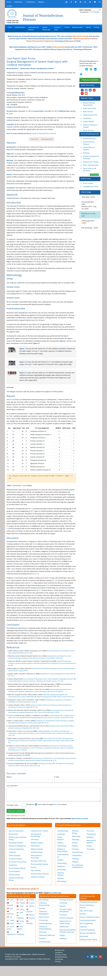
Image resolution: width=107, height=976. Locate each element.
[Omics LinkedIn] (80, 2)
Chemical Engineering (16, 849)
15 (56, 580)
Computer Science (15, 859)
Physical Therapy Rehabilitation (66, 910)
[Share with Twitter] (86, 90)
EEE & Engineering (86, 923)
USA (11, 900)
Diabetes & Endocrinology (62, 850)
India (21, 912)
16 (39, 590)
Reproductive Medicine (91, 842)
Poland (31, 900)
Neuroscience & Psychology (36, 857)
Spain (21, 900)
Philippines (20, 934)
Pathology (75, 859)
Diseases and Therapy (91, 162)
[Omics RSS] (85, 2)
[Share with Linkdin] (90, 90)
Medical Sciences (37, 849)
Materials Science (37, 843)
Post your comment (90, 80)
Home (9, 2)
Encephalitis (87, 118)
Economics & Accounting (17, 862)
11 (37, 574)
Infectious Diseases (60, 874)
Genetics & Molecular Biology (16, 879)
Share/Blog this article (90, 186)
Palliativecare (64, 926)
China (21, 906)
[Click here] (66, 2)
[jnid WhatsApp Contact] (99, 2)
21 (23, 620)
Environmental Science (88, 920)
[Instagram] (100, 956)
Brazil (12, 923)
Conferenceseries (58, 47)
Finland (31, 906)
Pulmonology (91, 834)
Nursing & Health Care (38, 861)
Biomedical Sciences (16, 843)
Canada (22, 903)
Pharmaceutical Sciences (39, 864)
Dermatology (61, 846)
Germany (10, 914)
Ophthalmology (77, 852)
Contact (9, 6)
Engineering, (49, 41)
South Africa (20, 922)
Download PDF (47, 139)
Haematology (62, 863)
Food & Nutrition (14, 871)
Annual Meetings (55, 893)
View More (93, 174)
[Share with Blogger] (86, 93)
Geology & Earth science (88, 939)
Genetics (60, 860)
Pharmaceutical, (38, 41)
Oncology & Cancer (66, 900)
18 (41, 590)
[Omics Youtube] (94, 2)
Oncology (75, 849)
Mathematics (35, 846)
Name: (9, 777)
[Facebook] (88, 956)
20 (68, 590)
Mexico (31, 915)
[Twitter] (92, 956)
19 (66, 590)
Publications (18, 2)
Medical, (95, 38)
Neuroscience (44, 917)
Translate (96, 12)
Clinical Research (60, 838)
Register (41, 2)
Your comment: (12, 786)
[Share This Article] (86, 69)
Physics (33, 867)
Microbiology (61, 881)
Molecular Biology (75, 832)
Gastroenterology (45, 923)
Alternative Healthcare (47, 935)
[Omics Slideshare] (90, 2)
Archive (67, 27)
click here (56, 804)
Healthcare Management (44, 913)
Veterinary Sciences (38, 877)
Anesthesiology (62, 831)
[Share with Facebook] (82, 90)
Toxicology (90, 849)
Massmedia (84, 936)
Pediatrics (75, 862)
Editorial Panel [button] (19, 27)
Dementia (86, 153)
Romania (29, 923)
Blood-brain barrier (89, 108)
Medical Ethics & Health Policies (65, 922)
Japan (12, 920)
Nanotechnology (37, 852)
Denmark (29, 911)
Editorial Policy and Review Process (61, 959)
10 (35, 574)
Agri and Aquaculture (16, 831)
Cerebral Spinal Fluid (90, 115)
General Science (14, 875)
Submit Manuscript (46, 28)
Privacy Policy (61, 955)
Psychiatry (90, 831)
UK (11, 917)
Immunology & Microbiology (36, 835)
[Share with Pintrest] (82, 93)
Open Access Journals (81, 36)
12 (54, 580)
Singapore (20, 918)
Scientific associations (81, 38)
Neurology (75, 839)
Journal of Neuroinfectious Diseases (44, 133)
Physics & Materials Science (89, 917)
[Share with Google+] (94, 90)
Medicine (60, 878)
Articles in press (57, 28)
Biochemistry (13, 834)
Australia (10, 905)
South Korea (10, 928)
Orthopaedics (77, 855)
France (21, 909)
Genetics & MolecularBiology (45, 928)
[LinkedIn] (96, 956)
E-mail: (56, 777)
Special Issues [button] (77, 27)
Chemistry (12, 852)
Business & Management (17, 846)
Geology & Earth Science (39, 831)
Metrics (88, 27)
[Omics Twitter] (75, 2)
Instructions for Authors (33, 28)
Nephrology (76, 836)
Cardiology (61, 834)
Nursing (74, 843)
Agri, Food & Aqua (86, 911)
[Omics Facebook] (71, 2)
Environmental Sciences (17, 868)
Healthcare (61, 866)
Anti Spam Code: (12, 805)
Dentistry (60, 843)
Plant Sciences (36, 870)
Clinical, (29, 41)
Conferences (30, 2)
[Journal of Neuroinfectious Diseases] (12, 14)
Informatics (35, 839)
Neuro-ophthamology (90, 165)
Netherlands (11, 934)
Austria (31, 903)
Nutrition (75, 846)
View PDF (34, 139)
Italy (11, 908)
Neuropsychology (89, 138)
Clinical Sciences (14, 855)
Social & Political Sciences (40, 874)
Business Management (88, 933)
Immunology (61, 869)
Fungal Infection (88, 121)
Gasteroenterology (63, 856)
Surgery (89, 846)
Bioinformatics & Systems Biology (18, 838)
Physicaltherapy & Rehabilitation (77, 866)
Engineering (13, 865)
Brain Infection (88, 111)
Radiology (90, 837)
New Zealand (20, 928)
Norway (32, 918)
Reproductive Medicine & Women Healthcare (68, 931)
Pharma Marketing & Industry (87, 906)
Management (71, 41)
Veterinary (83, 927)
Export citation (88, 183)
